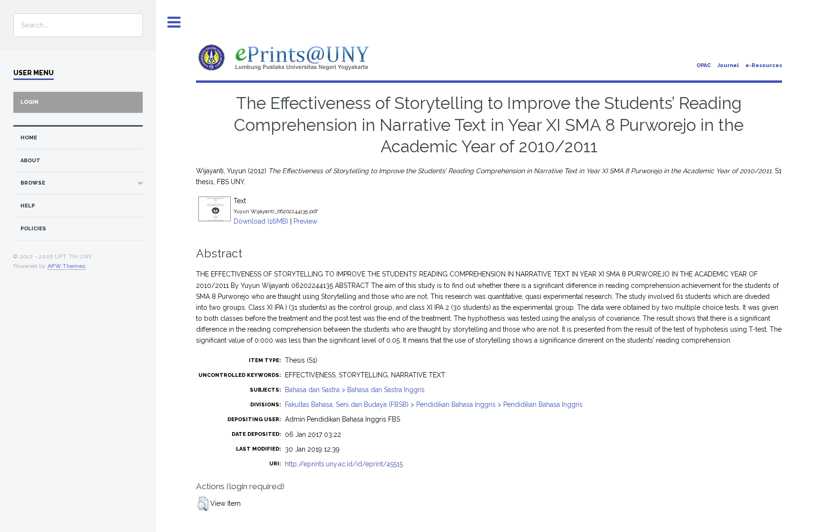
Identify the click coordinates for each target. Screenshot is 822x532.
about (30, 161)
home (28, 138)
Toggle (174, 22)
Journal (728, 65)
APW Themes (67, 266)
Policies (33, 229)
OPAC (703, 65)
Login (29, 102)
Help (27, 206)
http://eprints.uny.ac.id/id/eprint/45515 (344, 464)
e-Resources (763, 65)
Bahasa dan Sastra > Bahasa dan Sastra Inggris (355, 390)
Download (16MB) (261, 221)
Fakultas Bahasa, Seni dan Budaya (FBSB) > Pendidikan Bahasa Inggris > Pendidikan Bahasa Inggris (434, 404)
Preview (305, 221)
